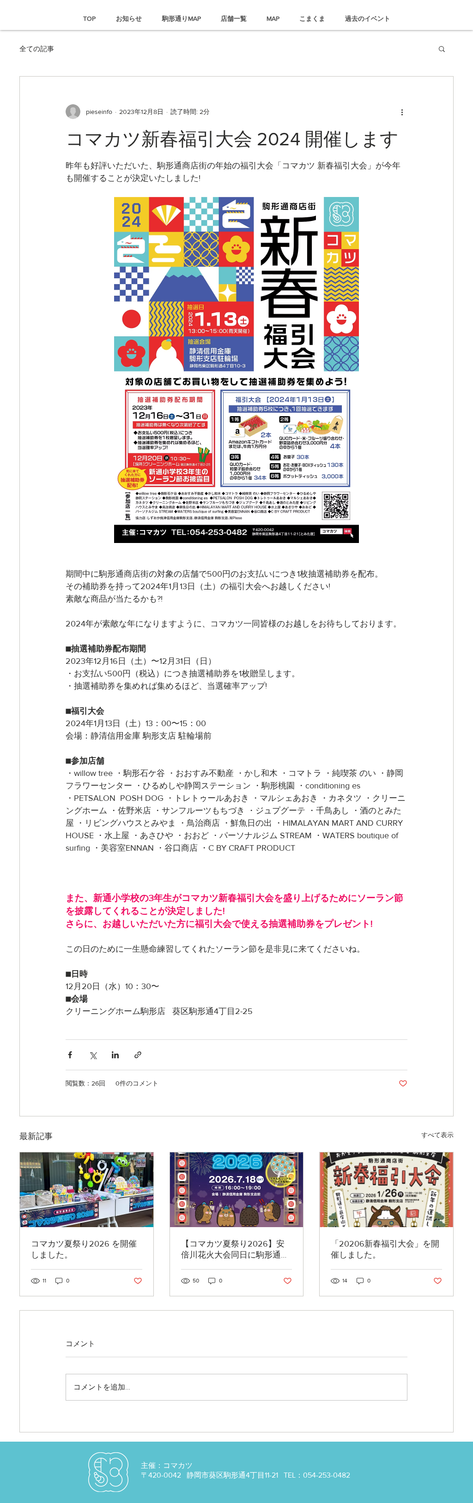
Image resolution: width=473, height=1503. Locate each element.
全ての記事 (36, 49)
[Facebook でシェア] (70, 1054)
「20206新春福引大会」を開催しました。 (385, 1249)
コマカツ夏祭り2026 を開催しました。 (84, 1249)
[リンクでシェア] (137, 1054)
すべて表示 (437, 1135)
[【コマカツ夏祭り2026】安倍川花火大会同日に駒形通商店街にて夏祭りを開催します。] (236, 1189)
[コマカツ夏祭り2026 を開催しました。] (86, 1189)
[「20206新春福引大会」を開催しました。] (386, 1189)
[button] (441, 48)
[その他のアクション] (401, 111)
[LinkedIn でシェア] (115, 1054)
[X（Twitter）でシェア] (92, 1054)
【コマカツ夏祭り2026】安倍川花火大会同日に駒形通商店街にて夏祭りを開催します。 (235, 1249)
